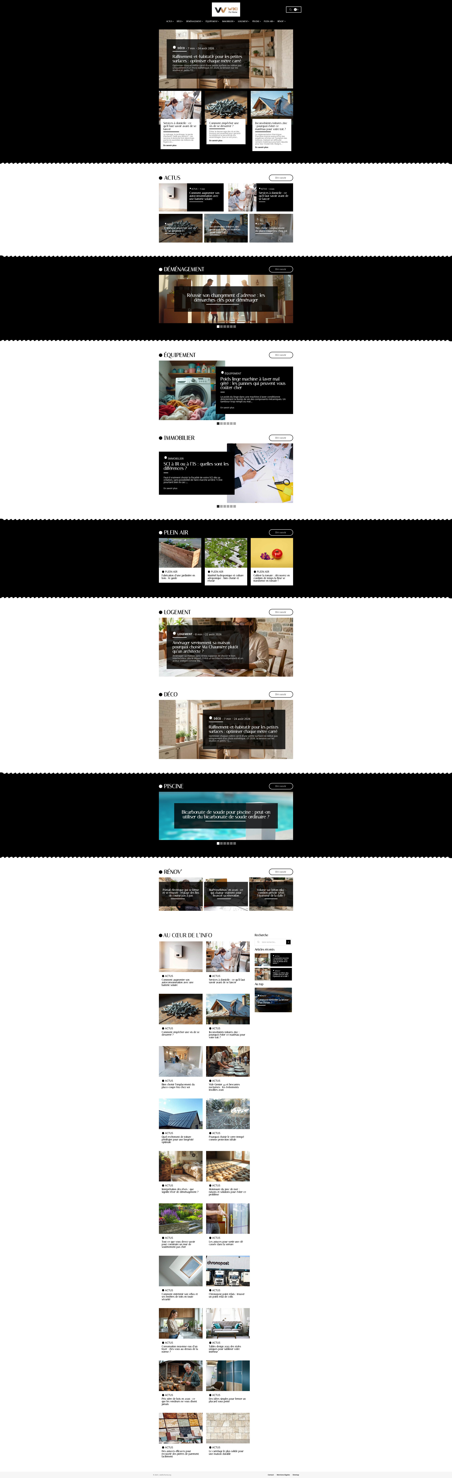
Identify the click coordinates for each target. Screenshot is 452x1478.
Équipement (180, 355)
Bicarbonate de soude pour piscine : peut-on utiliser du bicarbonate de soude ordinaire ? (226, 814)
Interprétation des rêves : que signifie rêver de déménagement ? (180, 1190)
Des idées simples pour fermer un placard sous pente (227, 1400)
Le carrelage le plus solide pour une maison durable (226, 1452)
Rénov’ (173, 871)
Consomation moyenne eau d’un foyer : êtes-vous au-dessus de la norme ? (180, 1349)
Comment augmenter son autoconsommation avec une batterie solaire (204, 196)
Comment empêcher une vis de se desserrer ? (224, 124)
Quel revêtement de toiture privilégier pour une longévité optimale (178, 1139)
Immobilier (179, 437)
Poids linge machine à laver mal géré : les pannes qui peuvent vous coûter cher (252, 383)
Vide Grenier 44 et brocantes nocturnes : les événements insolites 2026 (224, 1087)
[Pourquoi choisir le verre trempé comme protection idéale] (228, 1113)
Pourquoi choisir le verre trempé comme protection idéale (226, 1138)
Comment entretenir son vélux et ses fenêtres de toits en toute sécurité (180, 1296)
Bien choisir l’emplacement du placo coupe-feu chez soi (271, 229)
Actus (172, 177)
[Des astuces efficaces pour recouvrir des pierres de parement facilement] (181, 1428)
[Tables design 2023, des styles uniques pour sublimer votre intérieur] (228, 1323)
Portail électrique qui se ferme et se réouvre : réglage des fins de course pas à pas (181, 892)
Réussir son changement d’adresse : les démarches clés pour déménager (226, 297)
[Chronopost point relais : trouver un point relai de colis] (228, 1271)
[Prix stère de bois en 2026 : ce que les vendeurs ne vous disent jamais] (181, 1375)
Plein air (176, 532)
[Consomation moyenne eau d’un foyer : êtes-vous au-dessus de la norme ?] (181, 1323)
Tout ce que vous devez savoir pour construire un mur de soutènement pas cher (178, 1244)
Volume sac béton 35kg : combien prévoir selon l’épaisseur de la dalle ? (271, 892)
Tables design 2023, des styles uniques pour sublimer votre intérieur (225, 1349)
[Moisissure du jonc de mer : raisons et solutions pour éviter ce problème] (228, 1166)
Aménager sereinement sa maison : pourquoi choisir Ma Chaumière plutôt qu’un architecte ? (205, 647)
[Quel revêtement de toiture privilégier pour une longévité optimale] (181, 1113)
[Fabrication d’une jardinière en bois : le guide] (180, 553)
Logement (177, 612)
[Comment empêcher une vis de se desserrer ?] (226, 108)
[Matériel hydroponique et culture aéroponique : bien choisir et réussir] (226, 553)
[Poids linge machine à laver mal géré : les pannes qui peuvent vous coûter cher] (192, 390)
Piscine (173, 786)
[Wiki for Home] (226, 9)
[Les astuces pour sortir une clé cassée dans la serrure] (228, 1218)
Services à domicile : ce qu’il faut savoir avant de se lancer (179, 126)
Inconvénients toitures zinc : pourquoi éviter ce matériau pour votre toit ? (271, 126)
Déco (181, 48)
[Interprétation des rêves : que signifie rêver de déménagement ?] (181, 1166)
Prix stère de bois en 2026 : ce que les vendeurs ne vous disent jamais (179, 1401)
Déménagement (184, 269)
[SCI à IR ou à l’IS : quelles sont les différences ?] (260, 473)
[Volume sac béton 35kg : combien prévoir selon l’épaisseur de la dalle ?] (262, 974)
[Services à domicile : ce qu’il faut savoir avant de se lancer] (180, 108)
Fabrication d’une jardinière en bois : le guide (178, 577)
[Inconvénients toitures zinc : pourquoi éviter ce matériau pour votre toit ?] (272, 108)
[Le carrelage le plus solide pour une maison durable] (228, 1428)
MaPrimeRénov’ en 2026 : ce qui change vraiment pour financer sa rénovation (226, 892)
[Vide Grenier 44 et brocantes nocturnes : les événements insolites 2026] (228, 1061)
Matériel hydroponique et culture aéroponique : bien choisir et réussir (226, 578)
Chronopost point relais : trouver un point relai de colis (227, 1295)
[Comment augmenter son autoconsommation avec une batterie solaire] (173, 197)
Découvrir (280, 178)
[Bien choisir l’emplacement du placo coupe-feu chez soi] (181, 1061)
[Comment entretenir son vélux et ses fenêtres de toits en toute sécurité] (181, 1271)
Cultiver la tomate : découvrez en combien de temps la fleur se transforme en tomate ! (272, 578)
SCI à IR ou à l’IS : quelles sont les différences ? (196, 466)
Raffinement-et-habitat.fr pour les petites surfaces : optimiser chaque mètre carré (207, 58)
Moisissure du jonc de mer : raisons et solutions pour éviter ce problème (227, 1192)
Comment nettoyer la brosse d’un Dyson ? (273, 1001)
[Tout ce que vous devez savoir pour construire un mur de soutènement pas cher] (181, 1218)
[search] (290, 9)
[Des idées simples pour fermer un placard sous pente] (228, 1375)
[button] (218, 326)
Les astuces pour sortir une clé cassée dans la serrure (226, 1243)
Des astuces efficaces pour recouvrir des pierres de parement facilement (180, 1454)
